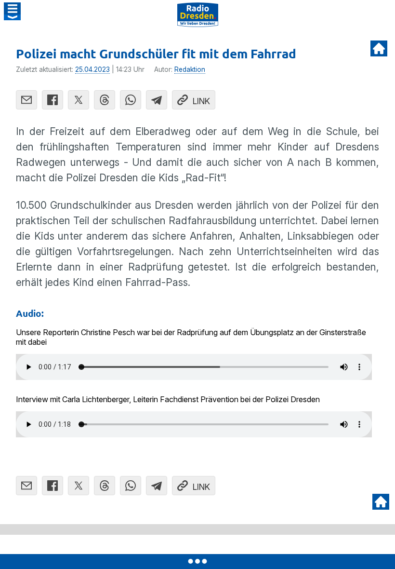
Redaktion (189, 69)
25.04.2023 (92, 69)
